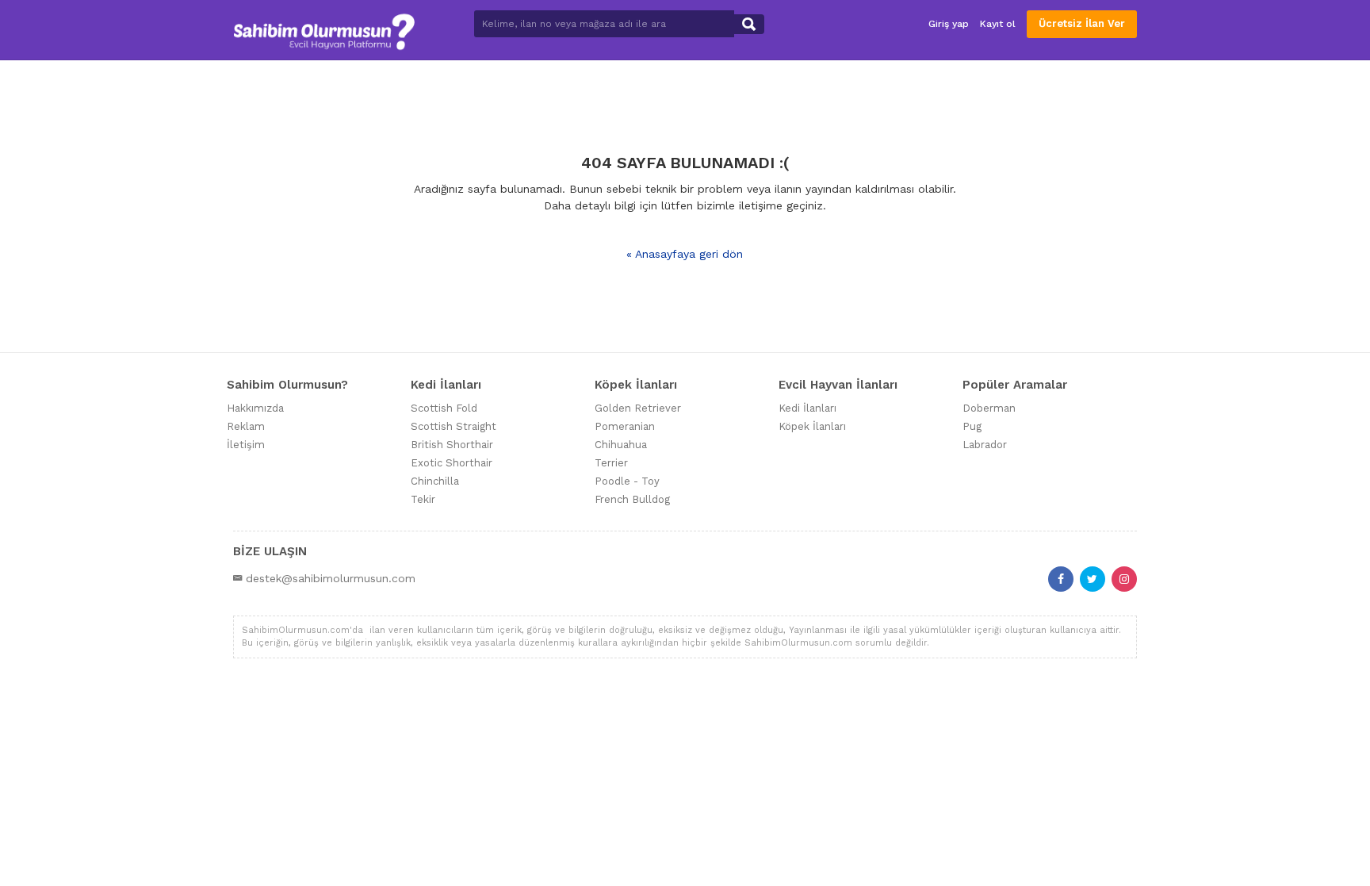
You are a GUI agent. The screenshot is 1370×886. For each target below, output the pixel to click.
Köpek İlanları (812, 426)
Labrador (984, 445)
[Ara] (748, 24)
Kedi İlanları (807, 408)
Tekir (423, 499)
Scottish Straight (453, 426)
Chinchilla (435, 481)
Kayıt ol (998, 23)
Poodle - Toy (627, 481)
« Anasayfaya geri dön (684, 253)
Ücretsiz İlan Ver (1082, 23)
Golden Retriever (638, 408)
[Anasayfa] (324, 30)
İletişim (246, 445)
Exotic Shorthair (451, 463)
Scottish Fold (444, 408)
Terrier (611, 463)
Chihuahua (621, 445)
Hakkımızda (255, 408)
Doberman (989, 408)
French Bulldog (632, 499)
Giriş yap (948, 23)
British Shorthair (452, 445)
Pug (972, 426)
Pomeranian (625, 426)
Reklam (246, 426)
